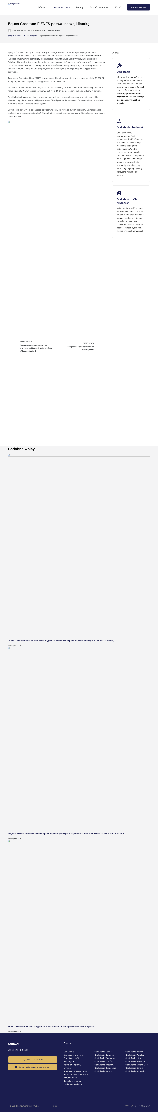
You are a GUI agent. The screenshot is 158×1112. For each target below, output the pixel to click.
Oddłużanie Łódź (133, 1058)
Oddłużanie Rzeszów (104, 1064)
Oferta (41, 7)
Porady (79, 7)
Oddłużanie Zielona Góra (136, 1064)
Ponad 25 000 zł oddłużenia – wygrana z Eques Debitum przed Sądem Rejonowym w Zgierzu (51, 1026)
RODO (55, 1106)
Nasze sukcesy (62, 7)
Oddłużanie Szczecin (135, 1071)
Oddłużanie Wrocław (135, 1055)
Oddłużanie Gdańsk (103, 1051)
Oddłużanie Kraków (103, 1061)
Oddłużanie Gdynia (134, 1068)
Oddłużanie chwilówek (74, 1055)
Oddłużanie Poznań (134, 1051)
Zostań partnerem (99, 7)
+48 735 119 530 (138, 7)
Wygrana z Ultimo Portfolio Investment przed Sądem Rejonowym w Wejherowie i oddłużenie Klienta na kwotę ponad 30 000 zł (66, 834)
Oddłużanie (69, 1051)
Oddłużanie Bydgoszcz (105, 1068)
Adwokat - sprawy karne (75, 1071)
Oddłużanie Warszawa (104, 1058)
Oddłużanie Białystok (135, 1061)
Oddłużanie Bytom (103, 1071)
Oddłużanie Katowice (104, 1055)
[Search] (120, 7)
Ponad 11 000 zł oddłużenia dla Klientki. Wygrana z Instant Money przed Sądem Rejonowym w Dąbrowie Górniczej (61, 641)
